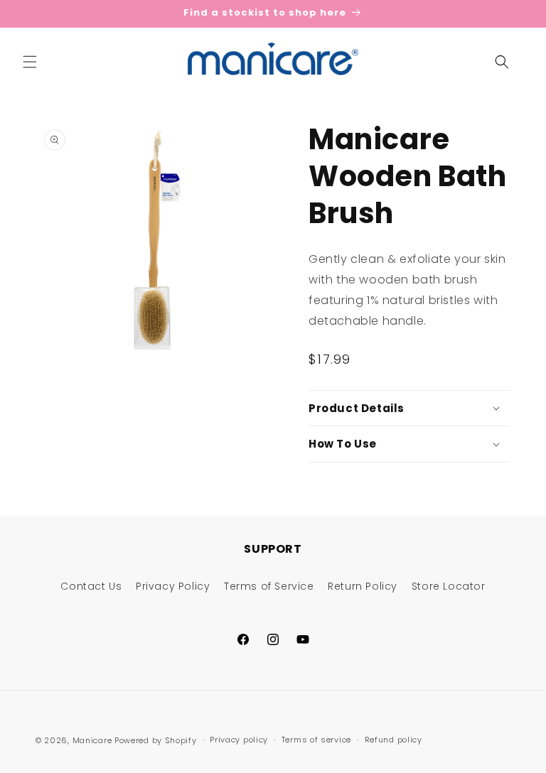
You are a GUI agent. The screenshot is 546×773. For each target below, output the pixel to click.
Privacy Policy (173, 586)
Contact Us (91, 586)
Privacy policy (239, 739)
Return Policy (362, 586)
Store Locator (449, 586)
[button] (30, 61)
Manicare (92, 740)
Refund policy (393, 739)
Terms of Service (269, 586)
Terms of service (316, 739)
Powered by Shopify (155, 740)
